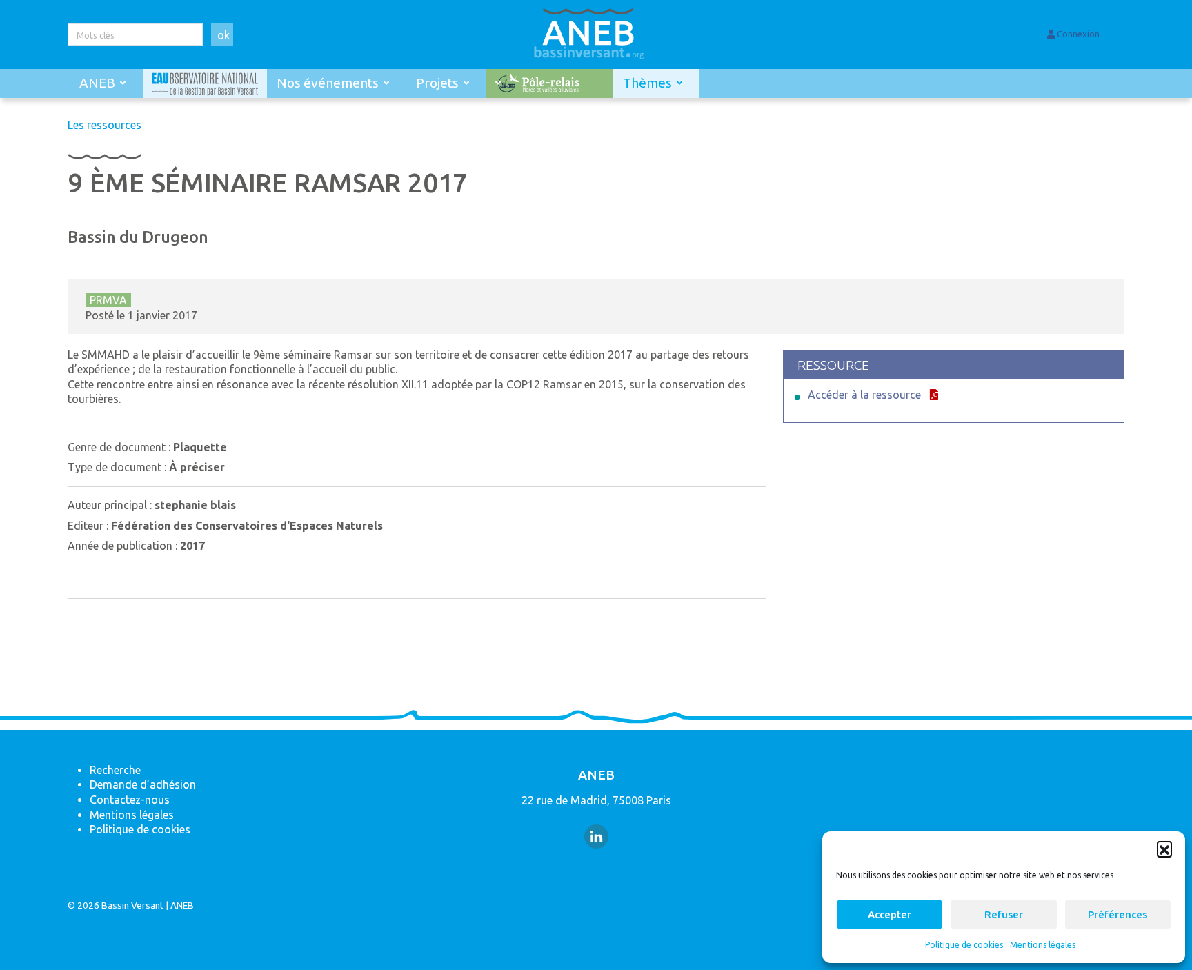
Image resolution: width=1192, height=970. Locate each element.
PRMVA (108, 300)
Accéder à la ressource (864, 394)
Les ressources (104, 125)
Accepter (889, 914)
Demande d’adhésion (143, 784)
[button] (1164, 848)
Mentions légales (1042, 944)
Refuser (1003, 914)
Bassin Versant (132, 905)
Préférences (1117, 914)
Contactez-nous (130, 799)
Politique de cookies (964, 944)
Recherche (115, 770)
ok (223, 35)
